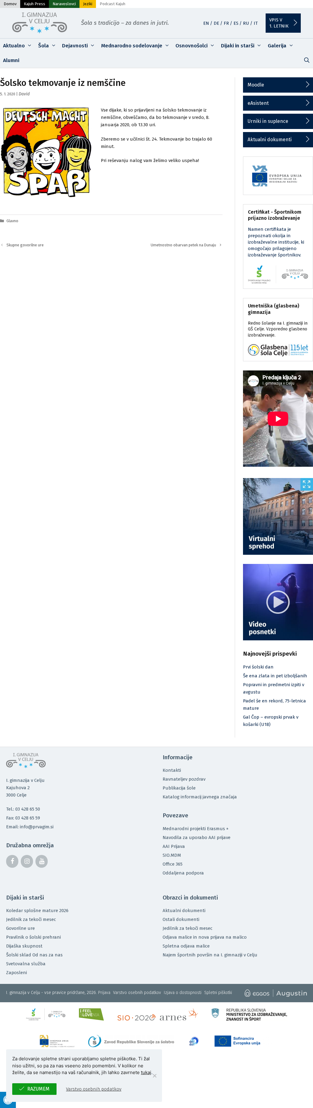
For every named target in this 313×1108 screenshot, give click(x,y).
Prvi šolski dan (258, 667)
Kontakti (172, 770)
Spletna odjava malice (186, 946)
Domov (10, 4)
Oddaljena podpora (183, 873)
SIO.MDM (172, 855)
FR (226, 23)
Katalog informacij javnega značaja (200, 797)
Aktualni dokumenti (270, 139)
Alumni (11, 60)
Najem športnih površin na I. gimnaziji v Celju (210, 955)
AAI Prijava (174, 846)
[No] (154, 1076)
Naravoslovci (64, 4)
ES (236, 23)
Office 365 (172, 864)
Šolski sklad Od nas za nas (34, 955)
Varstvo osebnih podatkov (137, 992)
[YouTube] (41, 861)
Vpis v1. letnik (279, 23)
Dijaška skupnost (24, 946)
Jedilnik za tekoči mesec (31, 919)
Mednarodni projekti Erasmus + (196, 828)
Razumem (38, 1089)
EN (206, 23)
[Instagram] (27, 861)
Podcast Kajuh (112, 4)
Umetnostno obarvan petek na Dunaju (183, 245)
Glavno (12, 221)
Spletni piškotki (218, 992)
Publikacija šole (179, 788)
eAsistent (258, 103)
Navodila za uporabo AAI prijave (196, 837)
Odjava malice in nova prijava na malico (205, 937)
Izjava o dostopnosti (182, 992)
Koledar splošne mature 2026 (37, 910)
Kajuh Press (34, 4)
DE (216, 23)
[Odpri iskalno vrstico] (306, 60)
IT (256, 23)
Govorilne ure (20, 928)
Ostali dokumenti (181, 919)
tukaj (146, 1072)
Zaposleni (16, 972)
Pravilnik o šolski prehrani (33, 937)
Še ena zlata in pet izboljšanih (275, 676)
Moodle (256, 85)
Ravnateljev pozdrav (184, 779)
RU (246, 23)
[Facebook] (12, 861)
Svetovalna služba (26, 963)
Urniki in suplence (268, 121)
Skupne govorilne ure (25, 245)
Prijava (104, 992)
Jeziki (87, 4)
